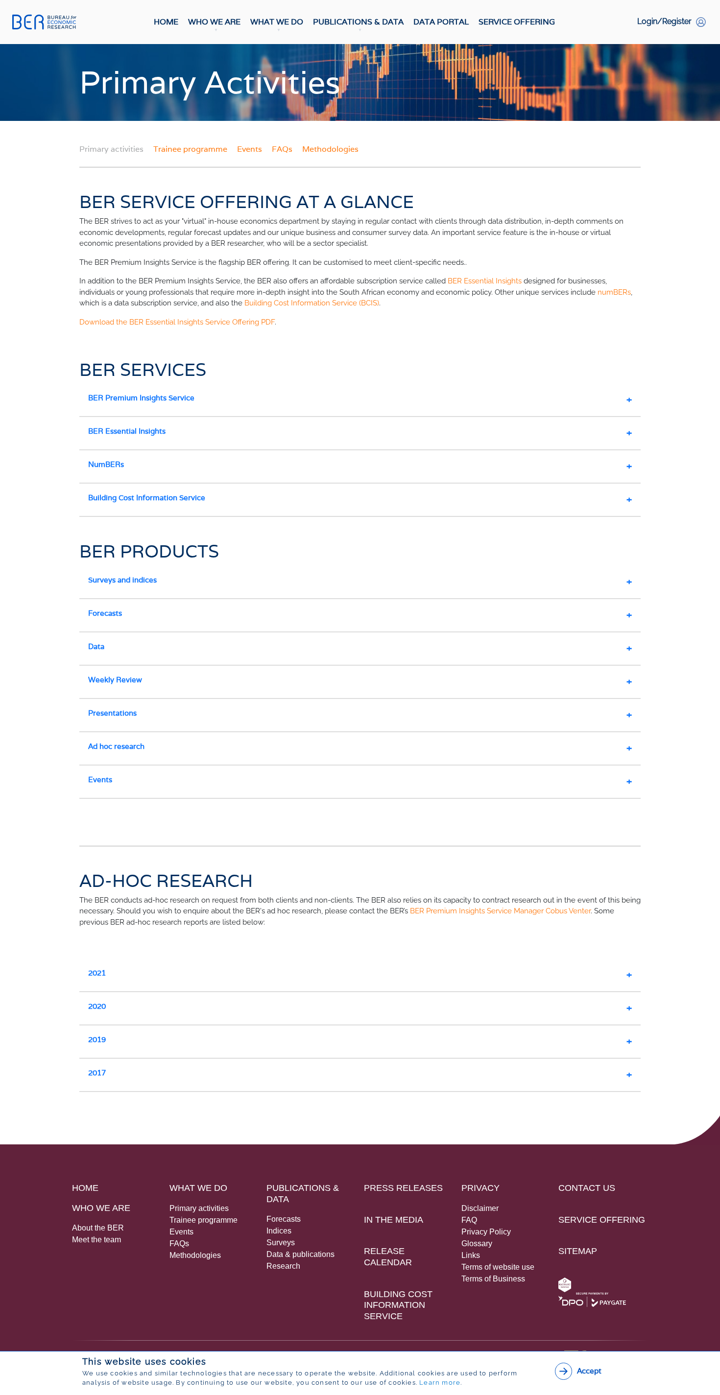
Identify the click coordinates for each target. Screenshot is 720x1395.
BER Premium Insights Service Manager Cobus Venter (500, 911)
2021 (97, 972)
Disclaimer (480, 1208)
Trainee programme (191, 149)
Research (283, 1266)
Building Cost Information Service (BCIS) (311, 303)
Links (470, 1255)
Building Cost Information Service (146, 497)
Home (166, 22)
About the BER (98, 1228)
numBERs (614, 292)
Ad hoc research (116, 746)
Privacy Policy (486, 1232)
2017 (97, 1072)
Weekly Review (115, 679)
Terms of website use (497, 1267)
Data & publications (300, 1254)
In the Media (393, 1220)
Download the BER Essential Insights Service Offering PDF (177, 322)
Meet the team (96, 1239)
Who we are (101, 1208)
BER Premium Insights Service (141, 397)
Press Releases (403, 1188)
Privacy (480, 1188)
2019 (97, 1039)
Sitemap (577, 1251)
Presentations (112, 713)
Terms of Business (493, 1279)
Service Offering (517, 22)
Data (96, 646)
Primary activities (199, 1208)
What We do (198, 1188)
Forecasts (105, 613)
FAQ (469, 1220)
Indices (278, 1231)
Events (250, 149)
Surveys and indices (122, 579)
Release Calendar (388, 1256)
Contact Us (586, 1188)
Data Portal (441, 22)
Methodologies (330, 149)
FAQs (283, 149)
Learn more (439, 1382)
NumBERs (106, 464)
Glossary (476, 1243)
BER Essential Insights (485, 281)
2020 (97, 1006)
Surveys (280, 1242)
